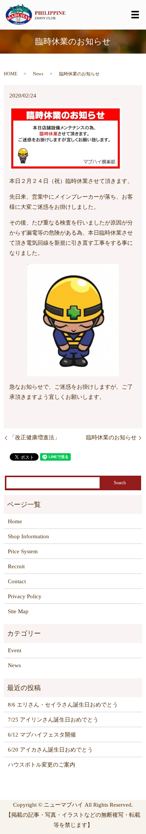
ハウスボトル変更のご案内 (41, 765)
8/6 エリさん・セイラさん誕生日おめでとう (63, 705)
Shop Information (28, 536)
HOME (10, 73)
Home (15, 521)
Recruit (16, 566)
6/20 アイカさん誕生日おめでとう (50, 750)
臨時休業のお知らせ (111, 437)
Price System (23, 551)
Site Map (18, 611)
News (38, 73)
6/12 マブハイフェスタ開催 (42, 735)
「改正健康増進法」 (34, 437)
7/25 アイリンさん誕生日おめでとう (53, 720)
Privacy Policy (25, 596)
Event (14, 650)
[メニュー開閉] (135, 14)
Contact (17, 581)
